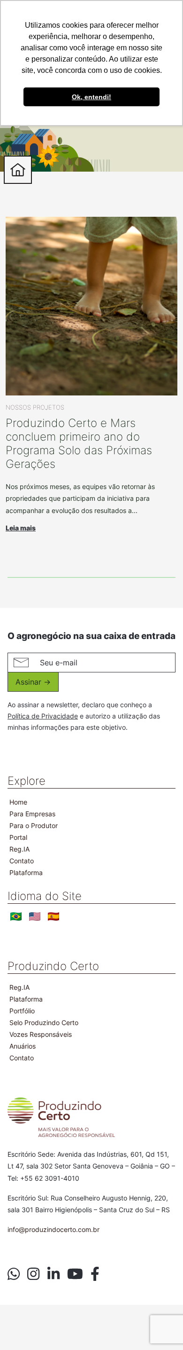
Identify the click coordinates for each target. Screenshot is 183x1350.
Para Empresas (32, 814)
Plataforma (26, 872)
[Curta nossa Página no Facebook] (95, 1273)
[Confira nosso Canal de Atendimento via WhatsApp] (14, 1273)
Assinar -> (33, 682)
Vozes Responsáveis (40, 1034)
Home (18, 802)
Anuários (22, 1046)
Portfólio (22, 1011)
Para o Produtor (33, 825)
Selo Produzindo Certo (43, 1022)
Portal (18, 837)
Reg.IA (19, 849)
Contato (21, 861)
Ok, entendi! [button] (91, 97)
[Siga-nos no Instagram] (33, 1273)
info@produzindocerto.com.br (53, 1229)
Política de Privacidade (43, 716)
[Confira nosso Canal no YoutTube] (75, 1273)
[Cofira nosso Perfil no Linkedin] (53, 1273)
